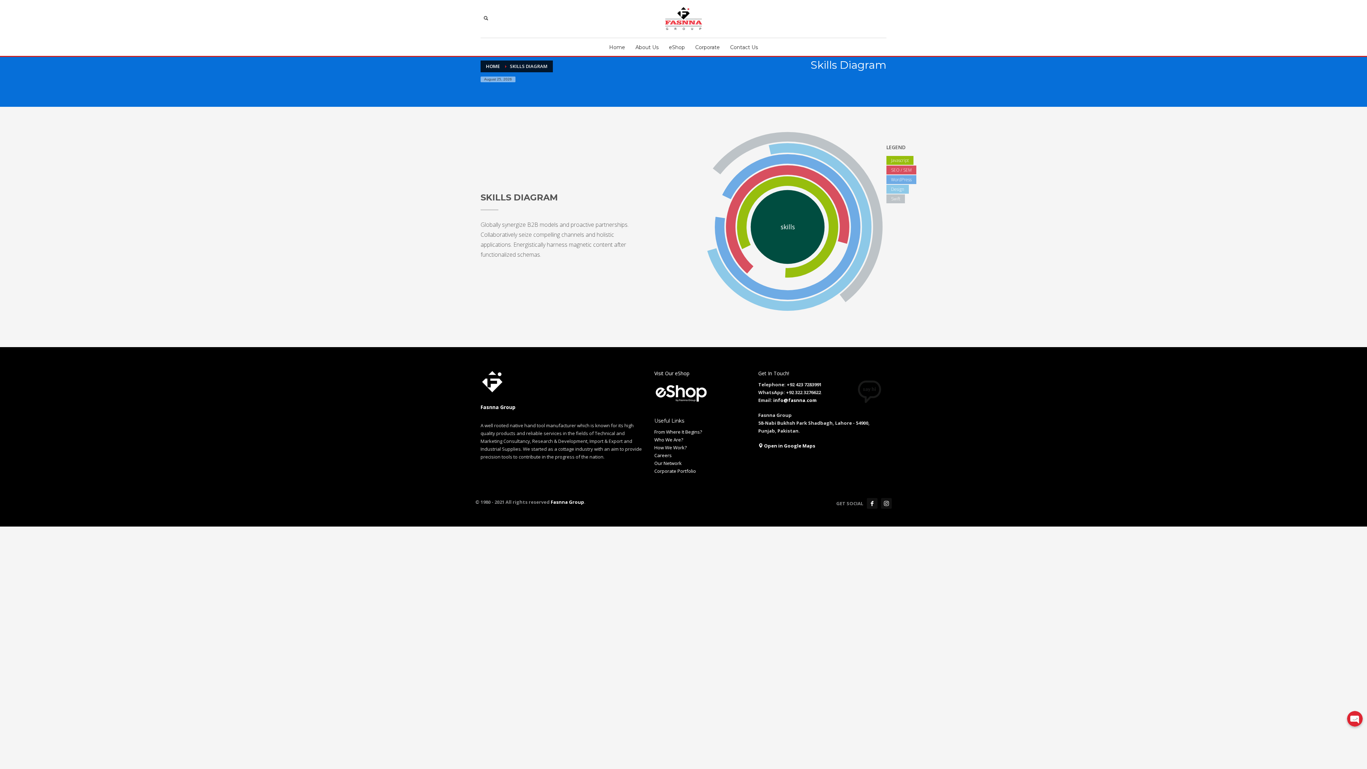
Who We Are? (668, 439)
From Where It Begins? (678, 432)
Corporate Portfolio (675, 471)
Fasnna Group (567, 502)
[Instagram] (886, 503)
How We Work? (670, 447)
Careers (663, 455)
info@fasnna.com (795, 400)
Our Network (668, 463)
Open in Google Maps (789, 446)
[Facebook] (872, 503)
